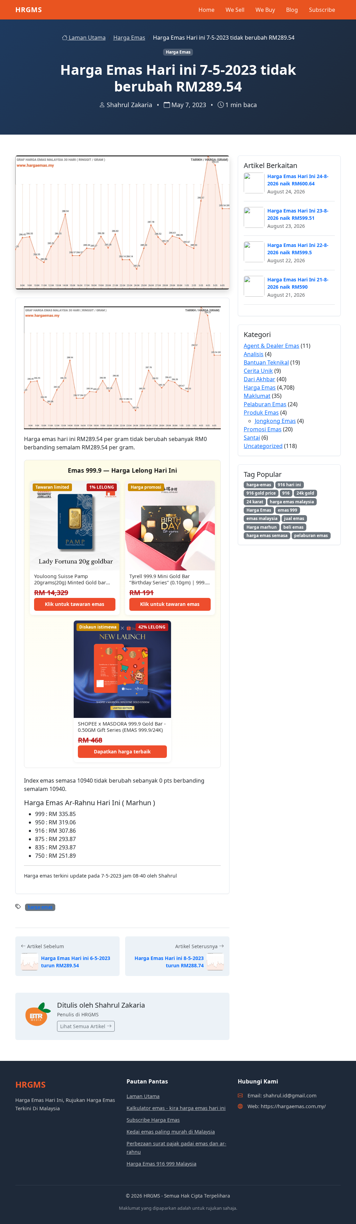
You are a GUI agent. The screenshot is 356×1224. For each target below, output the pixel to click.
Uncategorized (263, 446)
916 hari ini (289, 485)
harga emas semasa (267, 535)
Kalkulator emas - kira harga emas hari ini (176, 1108)
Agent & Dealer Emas (271, 346)
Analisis (254, 354)
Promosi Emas (263, 429)
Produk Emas (261, 412)
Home (207, 10)
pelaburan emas (311, 535)
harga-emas (40, 907)
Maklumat (257, 396)
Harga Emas (129, 37)
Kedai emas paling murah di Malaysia (171, 1131)
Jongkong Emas (275, 421)
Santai (252, 437)
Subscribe (322, 10)
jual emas (294, 518)
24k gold (305, 493)
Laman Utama (86, 37)
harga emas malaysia (292, 502)
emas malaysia (261, 518)
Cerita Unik (258, 371)
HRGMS (28, 9)
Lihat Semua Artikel (83, 1026)
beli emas (293, 527)
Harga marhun (261, 527)
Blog (292, 10)
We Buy (265, 10)
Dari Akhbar (259, 379)
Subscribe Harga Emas (153, 1120)
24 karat (254, 502)
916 (286, 493)
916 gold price (261, 493)
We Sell (235, 10)
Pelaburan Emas (265, 404)
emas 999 (287, 510)
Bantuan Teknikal (266, 362)
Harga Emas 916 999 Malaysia (161, 1163)
